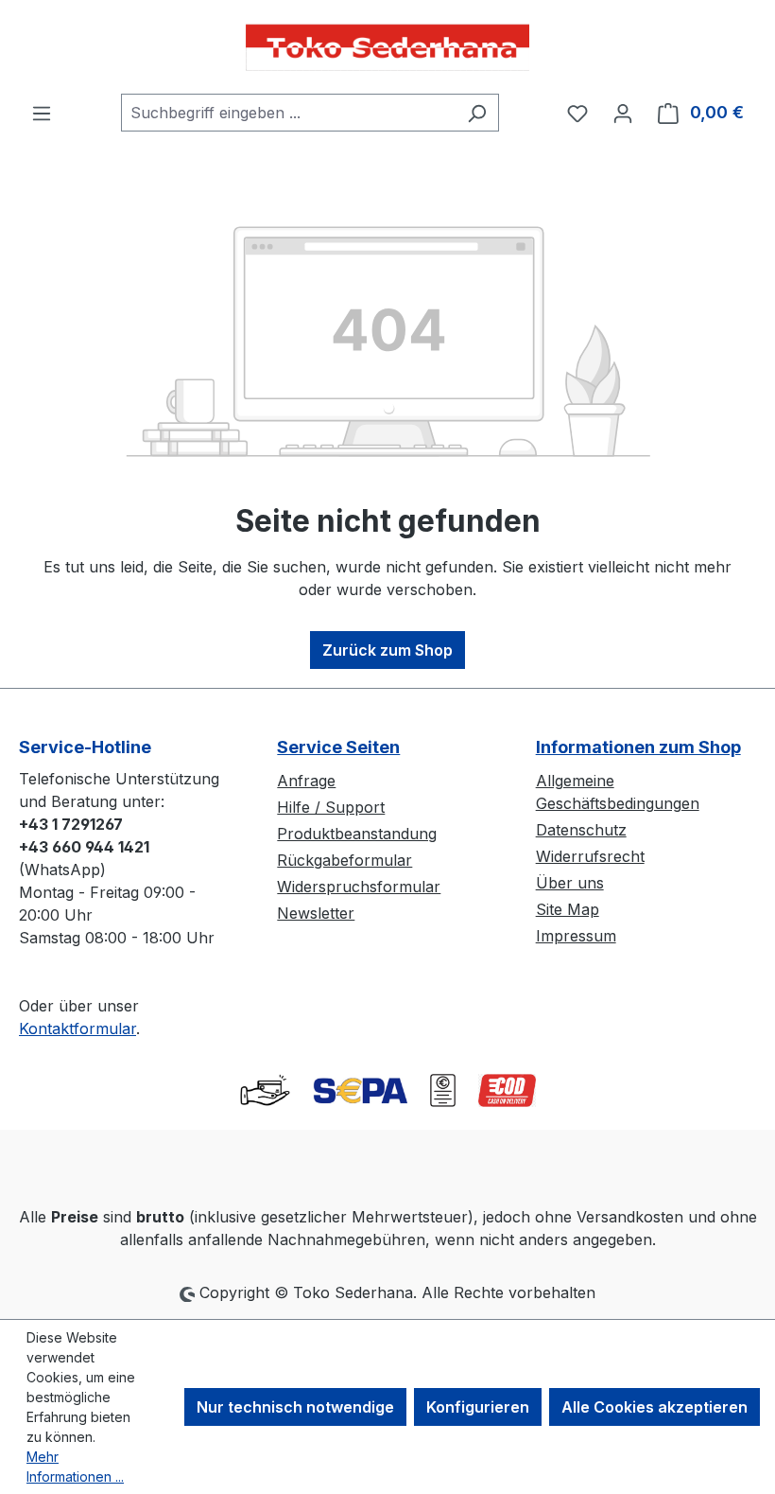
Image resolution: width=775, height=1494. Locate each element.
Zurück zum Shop (387, 650)
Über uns (570, 882)
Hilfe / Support (331, 807)
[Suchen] (477, 113)
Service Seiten (338, 747)
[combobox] (288, 113)
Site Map (567, 909)
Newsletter (315, 913)
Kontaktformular (77, 1028)
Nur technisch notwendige (295, 1406)
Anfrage (306, 780)
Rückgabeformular (344, 860)
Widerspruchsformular (358, 886)
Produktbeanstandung (357, 833)
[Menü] (41, 113)
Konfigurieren (477, 1406)
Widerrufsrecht (590, 856)
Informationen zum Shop (638, 747)
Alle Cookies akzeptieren (654, 1406)
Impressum (576, 935)
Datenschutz (581, 829)
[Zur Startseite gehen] (387, 47)
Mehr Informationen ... (75, 1467)
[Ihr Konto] (623, 113)
